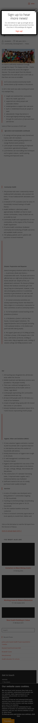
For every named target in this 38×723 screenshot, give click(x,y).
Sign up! (19, 31)
